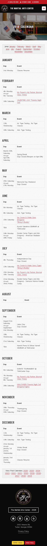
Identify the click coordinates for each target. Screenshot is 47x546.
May (39, 46)
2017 (17, 476)
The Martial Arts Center (21, 8)
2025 (32, 471)
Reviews (36, 2)
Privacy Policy (23, 531)
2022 (13, 473)
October (37, 49)
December (28, 51)
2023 (7, 473)
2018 (38, 473)
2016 (23, 476)
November (19, 51)
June (7, 49)
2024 (38, 471)
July (12, 49)
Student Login (26, 2)
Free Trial (30, 543)
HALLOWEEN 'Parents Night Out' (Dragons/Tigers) (29, 385)
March (28, 46)
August (18, 49)
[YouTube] (27, 518)
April (34, 46)
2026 (25, 471)
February (20, 46)
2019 (32, 473)
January (12, 46)
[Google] (33, 518)
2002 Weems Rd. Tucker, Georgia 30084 (23, 526)
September (27, 49)
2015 (30, 476)
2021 (20, 473)
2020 (26, 473)
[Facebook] (13, 518)
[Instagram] (20, 518)
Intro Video (18, 543)
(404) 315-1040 (14, 2)
